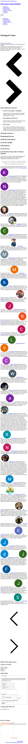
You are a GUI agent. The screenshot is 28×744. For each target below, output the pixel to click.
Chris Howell (20, 246)
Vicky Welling (11, 351)
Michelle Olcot (21, 273)
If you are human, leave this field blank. (10, 700)
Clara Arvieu (3, 334)
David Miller (19, 224)
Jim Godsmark (11, 545)
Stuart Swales (24, 601)
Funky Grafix (20, 741)
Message (4, 694)
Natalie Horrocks (11, 190)
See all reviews (24, 167)
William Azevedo (19, 377)
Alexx (15, 401)
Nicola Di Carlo (11, 390)
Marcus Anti (16, 482)
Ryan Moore (13, 438)
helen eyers (10, 286)
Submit (3, 703)
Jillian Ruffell (16, 309)
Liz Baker (18, 343)
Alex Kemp (10, 213)
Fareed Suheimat (13, 572)
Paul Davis (10, 413)
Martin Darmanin (11, 257)
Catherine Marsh (13, 364)
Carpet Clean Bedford (5, 724)
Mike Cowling (12, 461)
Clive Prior (25, 523)
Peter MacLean (17, 494)
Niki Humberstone (15, 451)
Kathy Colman (11, 176)
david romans (11, 557)
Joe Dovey (3, 558)
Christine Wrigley (12, 234)
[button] (6, 43)
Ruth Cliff (3, 321)
